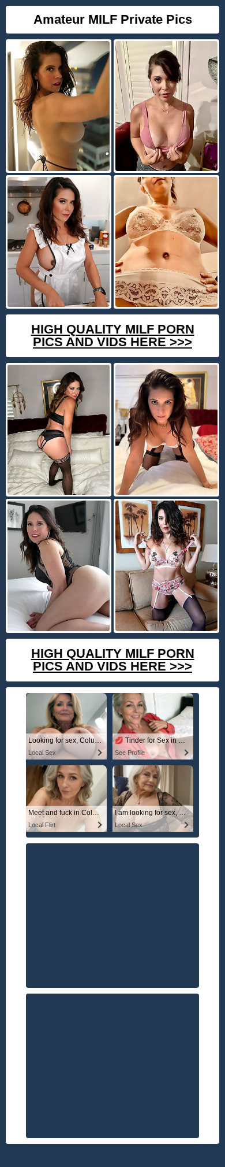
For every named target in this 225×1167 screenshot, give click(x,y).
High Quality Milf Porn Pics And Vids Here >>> (112, 335)
